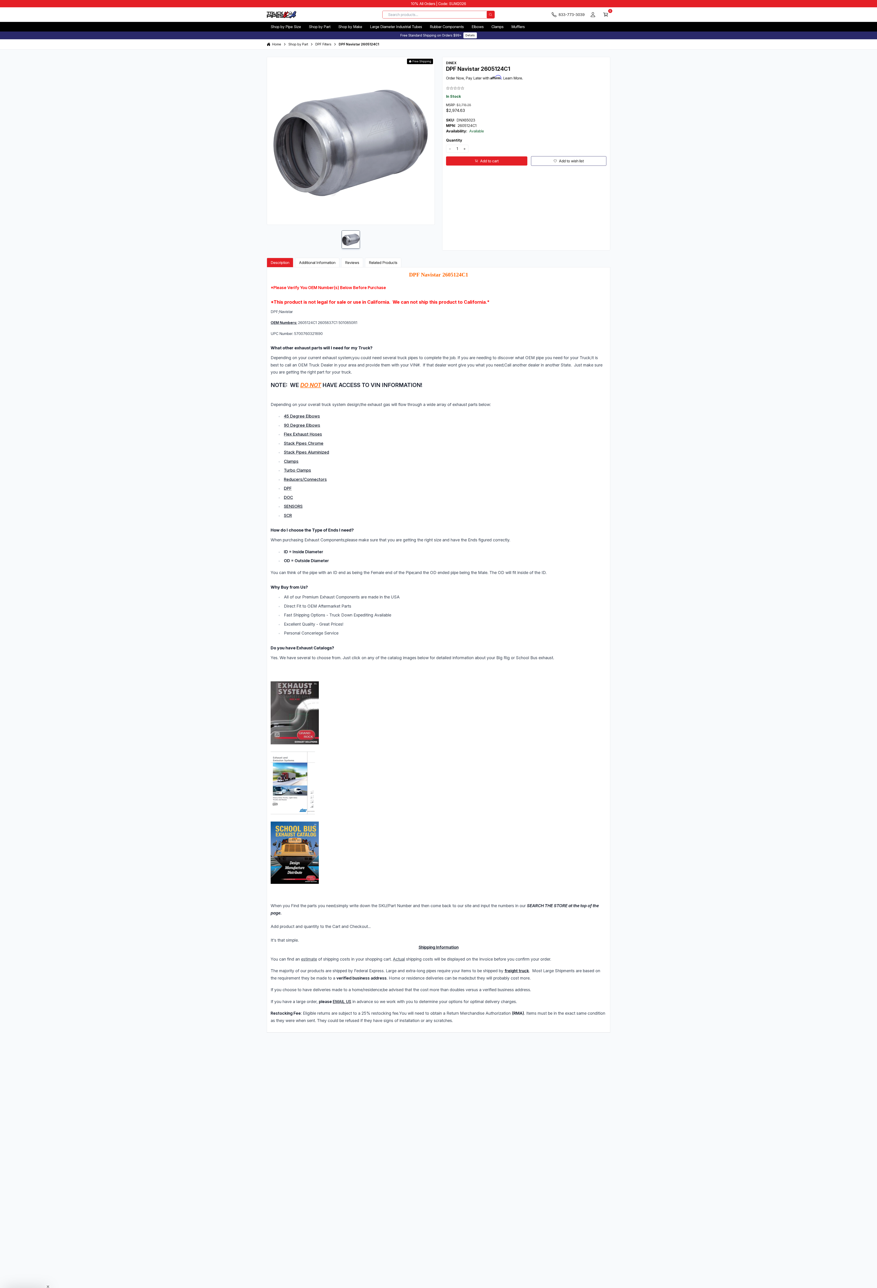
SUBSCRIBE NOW (438, 682)
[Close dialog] (484, 610)
